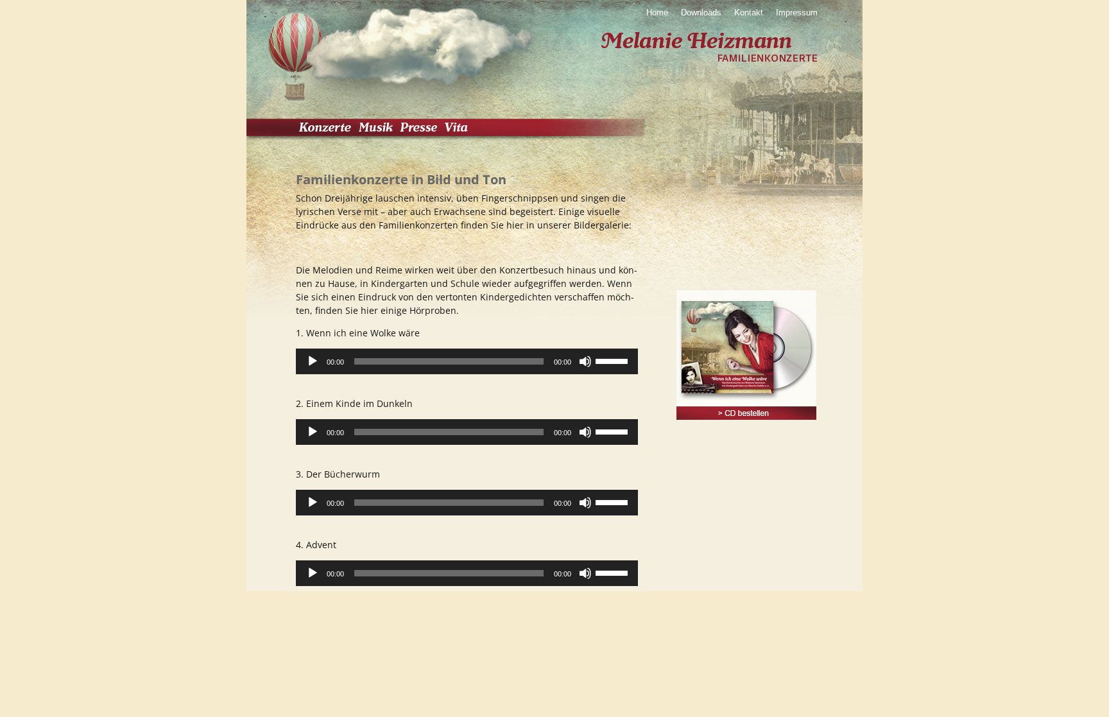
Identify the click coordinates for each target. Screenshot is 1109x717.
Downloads (701, 12)
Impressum (797, 12)
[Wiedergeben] (312, 361)
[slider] (614, 360)
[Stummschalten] (585, 361)
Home (657, 12)
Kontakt (748, 12)
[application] (467, 361)
